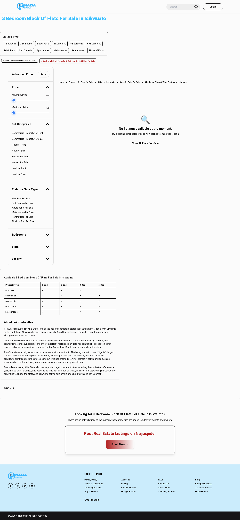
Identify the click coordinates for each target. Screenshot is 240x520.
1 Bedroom (10, 43)
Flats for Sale (87, 82)
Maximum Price (20, 107)
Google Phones (128, 491)
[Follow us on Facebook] (10, 485)
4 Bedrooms (60, 43)
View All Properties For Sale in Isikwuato (20, 61)
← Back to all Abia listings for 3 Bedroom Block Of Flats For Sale (68, 61)
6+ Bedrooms (94, 43)
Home (61, 82)
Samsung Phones (166, 491)
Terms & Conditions (93, 483)
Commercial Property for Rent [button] (27, 133)
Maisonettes (60, 50)
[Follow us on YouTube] (32, 485)
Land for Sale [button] (19, 174)
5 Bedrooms (76, 43)
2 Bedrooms (26, 43)
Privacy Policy (90, 479)
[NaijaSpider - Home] (17, 476)
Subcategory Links (93, 487)
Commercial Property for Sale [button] (27, 139)
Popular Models (128, 487)
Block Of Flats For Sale (130, 82)
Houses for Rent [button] (20, 156)
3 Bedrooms (43, 43)
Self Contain (25, 50)
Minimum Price (19, 95)
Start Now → (120, 444)
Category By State (203, 483)
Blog (197, 479)
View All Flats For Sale (145, 143)
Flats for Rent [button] (19, 144)
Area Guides (164, 487)
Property (72, 82)
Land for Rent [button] (19, 168)
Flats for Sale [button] (18, 150)
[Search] (196, 7)
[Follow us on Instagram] (17, 485)
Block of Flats (96, 50)
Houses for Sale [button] (20, 162)
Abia (100, 82)
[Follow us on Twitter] (24, 485)
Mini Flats (9, 50)
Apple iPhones (91, 491)
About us (125, 479)
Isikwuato (110, 82)
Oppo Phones (201, 491)
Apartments (43, 50)
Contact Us (163, 483)
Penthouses (78, 50)
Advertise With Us (203, 487)
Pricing (124, 483)
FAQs (160, 479)
